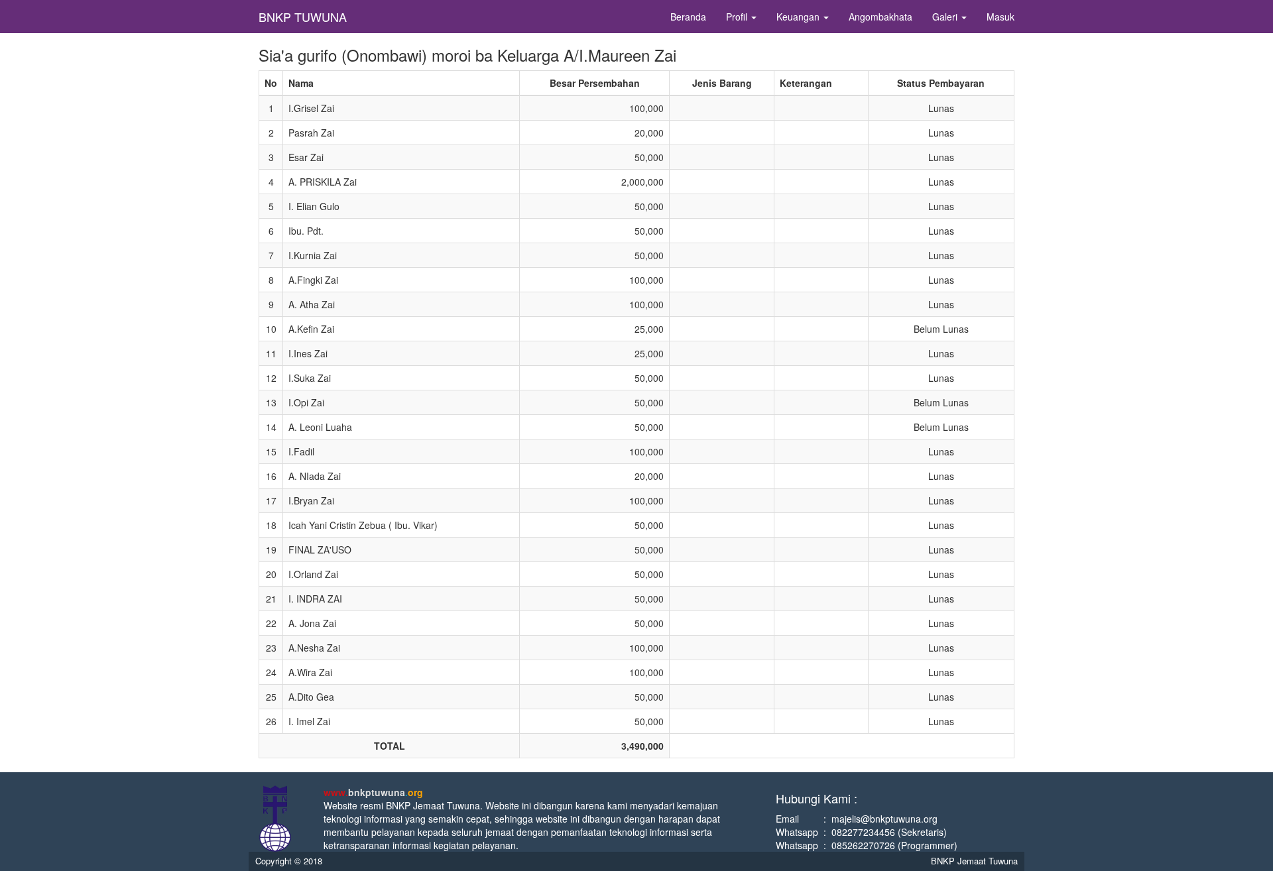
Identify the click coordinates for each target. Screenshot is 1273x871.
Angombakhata (880, 16)
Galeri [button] (946, 16)
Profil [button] (738, 16)
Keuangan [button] (799, 16)
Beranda (688, 16)
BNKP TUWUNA (303, 16)
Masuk (1000, 16)
